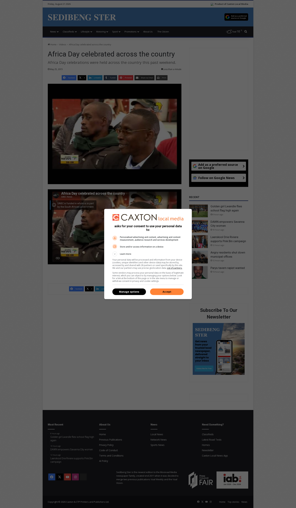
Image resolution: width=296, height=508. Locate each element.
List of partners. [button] (174, 268)
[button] (148, 254)
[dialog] (148, 254)
